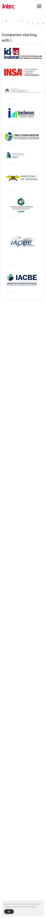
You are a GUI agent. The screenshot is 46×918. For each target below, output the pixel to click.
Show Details (9, 62)
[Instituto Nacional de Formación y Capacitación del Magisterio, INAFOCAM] (22, 113)
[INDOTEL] (23, 53)
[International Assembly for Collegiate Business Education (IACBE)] (23, 242)
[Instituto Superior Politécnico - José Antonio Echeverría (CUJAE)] (22, 205)
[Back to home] (8, 6)
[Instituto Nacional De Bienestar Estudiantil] (23, 90)
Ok (9, 911)
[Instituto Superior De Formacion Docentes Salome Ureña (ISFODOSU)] (23, 155)
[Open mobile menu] (39, 6)
